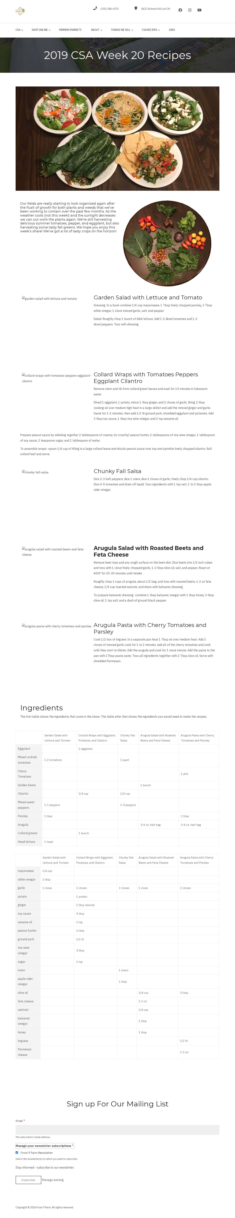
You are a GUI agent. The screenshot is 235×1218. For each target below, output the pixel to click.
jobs (172, 30)
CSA (18, 31)
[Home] (20, 10)
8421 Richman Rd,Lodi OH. (156, 8)
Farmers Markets (70, 30)
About (94, 31)
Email (19, 1121)
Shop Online (39, 31)
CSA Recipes (148, 31)
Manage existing (53, 1180)
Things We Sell (120, 31)
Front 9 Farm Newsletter (37, 1152)
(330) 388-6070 (110, 8)
